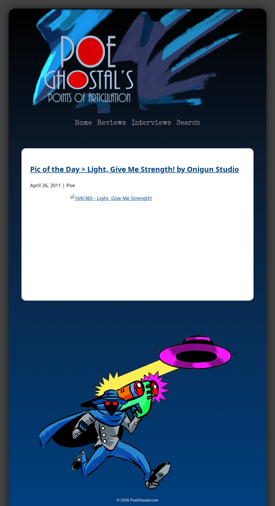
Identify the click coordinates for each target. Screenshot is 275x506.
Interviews (151, 123)
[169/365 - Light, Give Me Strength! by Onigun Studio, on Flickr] (137, 238)
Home (83, 123)
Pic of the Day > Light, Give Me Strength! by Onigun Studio (134, 169)
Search (188, 123)
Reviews (111, 123)
